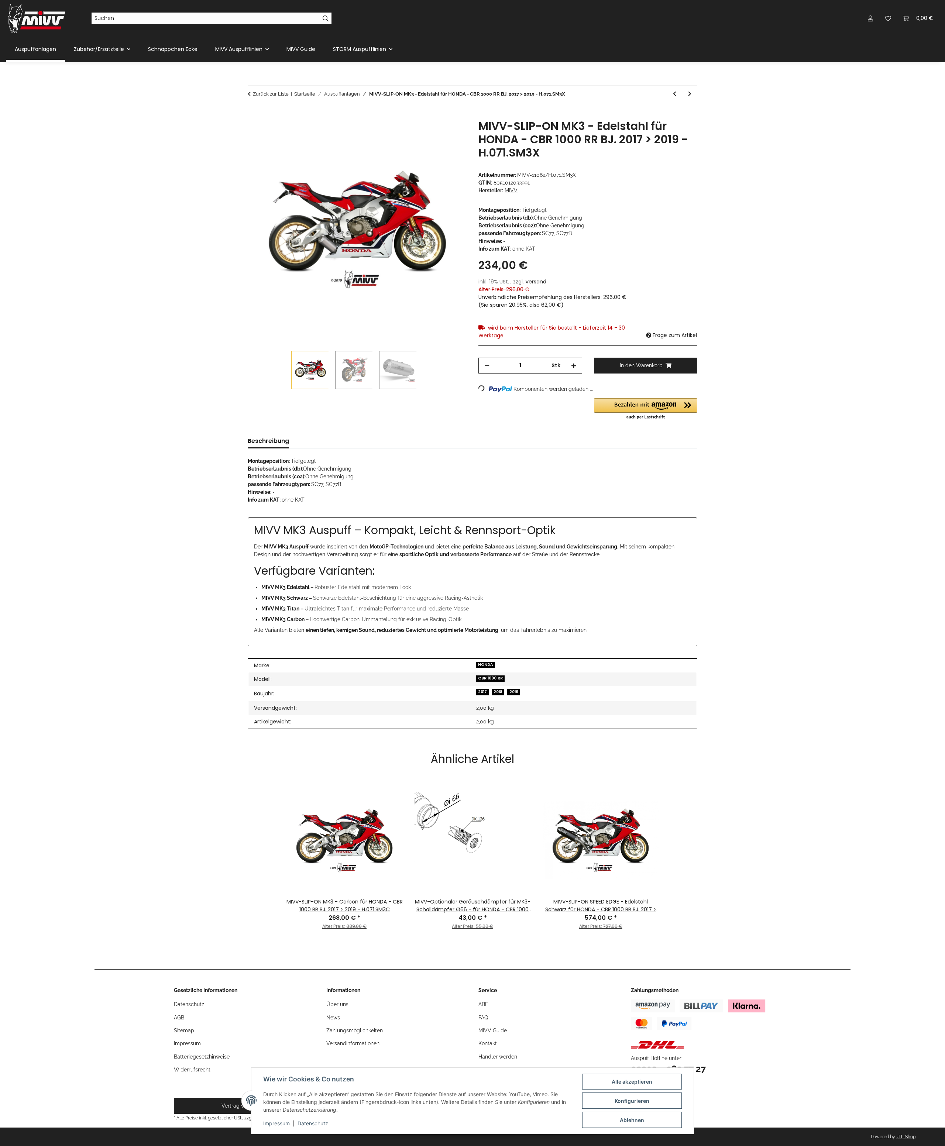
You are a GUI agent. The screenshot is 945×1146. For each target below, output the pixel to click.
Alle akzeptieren (632, 1081)
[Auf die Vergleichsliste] (432, 133)
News (333, 1018)
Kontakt (487, 1043)
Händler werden (497, 1057)
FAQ (483, 1018)
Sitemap (184, 1030)
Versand (535, 281)
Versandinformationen (352, 1043)
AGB (179, 1018)
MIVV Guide (300, 49)
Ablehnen (632, 1120)
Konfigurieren (632, 1101)
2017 (482, 692)
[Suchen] (326, 18)
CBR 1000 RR (490, 678)
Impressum (276, 1123)
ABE (483, 1004)
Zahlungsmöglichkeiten (354, 1030)
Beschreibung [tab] (268, 441)
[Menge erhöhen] (574, 365)
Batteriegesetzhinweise (202, 1057)
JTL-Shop (905, 1136)
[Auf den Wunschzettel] (451, 133)
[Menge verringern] (487, 365)
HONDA (485, 664)
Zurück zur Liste (271, 94)
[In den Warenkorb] (254, 115)
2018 (498, 692)
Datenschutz (313, 1123)
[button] (870, 18)
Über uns (337, 1004)
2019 (513, 692)
